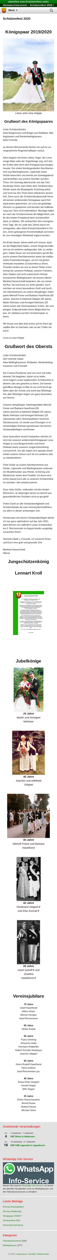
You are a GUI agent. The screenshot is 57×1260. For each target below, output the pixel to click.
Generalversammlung (13, 1225)
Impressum (22, 1254)
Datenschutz (43, 1254)
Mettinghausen (10, 1245)
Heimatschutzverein (12, 1241)
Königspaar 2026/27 (12, 1216)
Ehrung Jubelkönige (12, 1211)
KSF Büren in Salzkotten (23, 1136)
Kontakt (32, 1254)
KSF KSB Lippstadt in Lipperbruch (28, 1145)
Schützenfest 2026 (11, 1220)
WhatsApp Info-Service (32, 1185)
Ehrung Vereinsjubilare (13, 1207)
